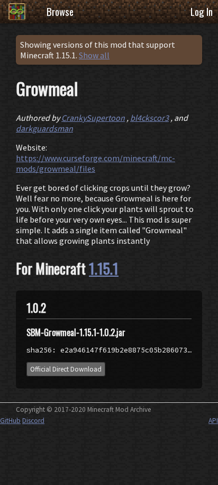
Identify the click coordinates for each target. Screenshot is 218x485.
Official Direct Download (66, 369)
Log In (201, 11)
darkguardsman (44, 128)
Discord (33, 420)
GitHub (10, 420)
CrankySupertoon (93, 117)
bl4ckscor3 (149, 117)
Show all (94, 55)
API (213, 420)
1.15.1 (104, 268)
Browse (60, 11)
